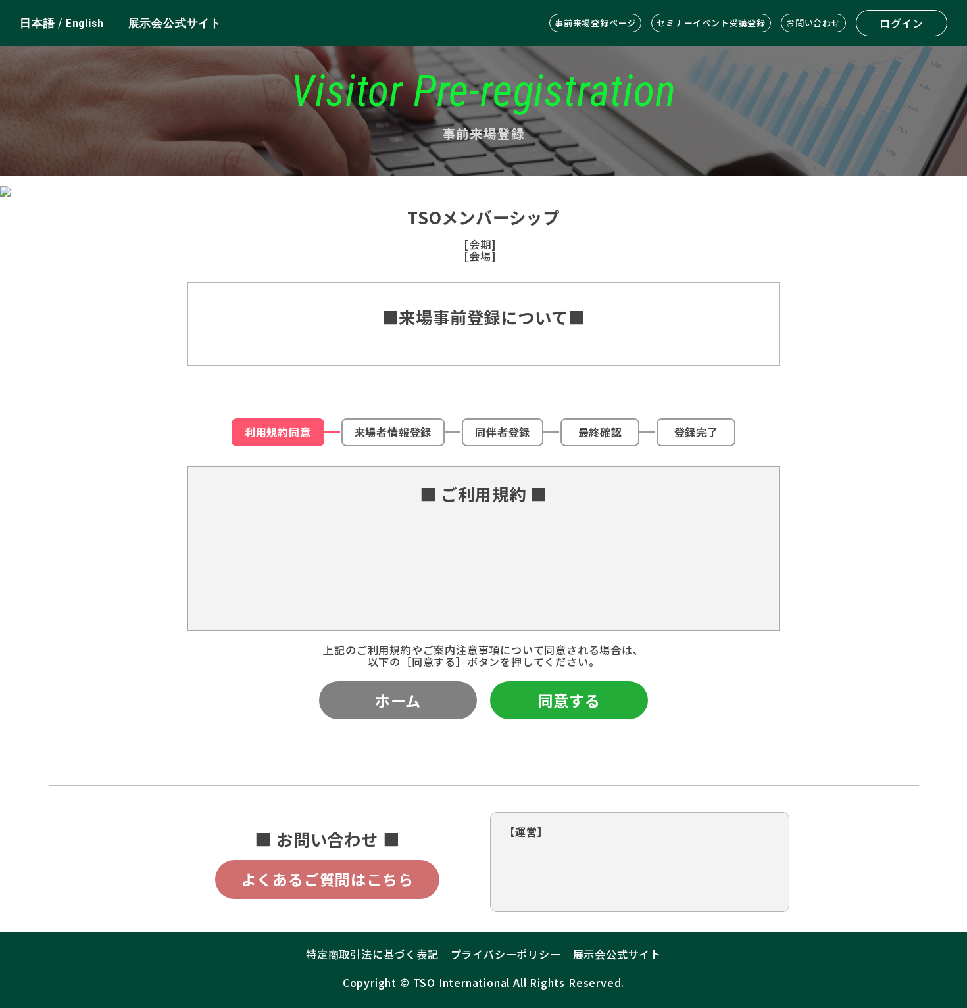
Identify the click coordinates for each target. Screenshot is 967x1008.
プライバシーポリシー (506, 954)
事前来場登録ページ (595, 22)
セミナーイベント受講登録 (711, 22)
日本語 (37, 23)
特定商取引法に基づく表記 (372, 954)
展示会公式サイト (175, 23)
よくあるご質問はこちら (327, 879)
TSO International (461, 982)
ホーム (398, 700)
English (85, 23)
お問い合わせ (813, 22)
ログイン (902, 23)
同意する (568, 700)
